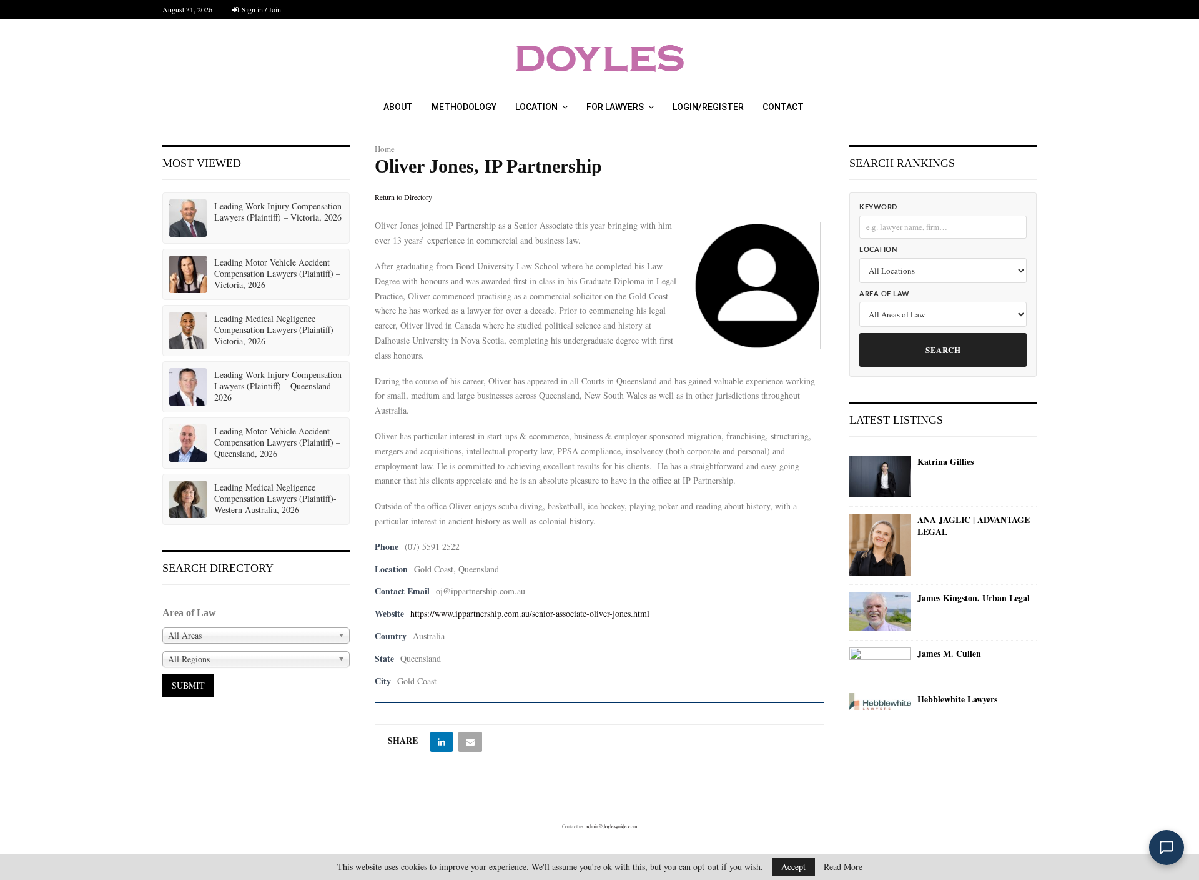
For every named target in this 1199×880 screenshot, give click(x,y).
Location (536, 107)
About (398, 107)
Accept (793, 866)
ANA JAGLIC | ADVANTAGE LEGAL (973, 526)
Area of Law (884, 294)
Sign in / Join (260, 9)
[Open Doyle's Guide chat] (1166, 847)
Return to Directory (403, 197)
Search (942, 350)
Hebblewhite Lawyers (957, 699)
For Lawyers (615, 107)
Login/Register (708, 107)
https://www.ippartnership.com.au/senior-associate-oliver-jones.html (529, 613)
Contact (783, 107)
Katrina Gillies (945, 462)
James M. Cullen (949, 654)
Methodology (464, 107)
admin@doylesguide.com (611, 826)
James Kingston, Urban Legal (973, 598)
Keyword (878, 207)
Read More (843, 866)
